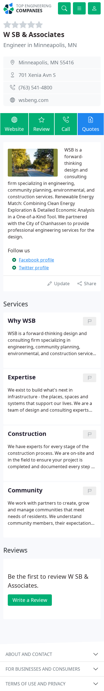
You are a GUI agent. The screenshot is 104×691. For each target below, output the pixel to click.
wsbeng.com (34, 100)
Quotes (90, 129)
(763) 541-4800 (35, 87)
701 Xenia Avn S (37, 75)
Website (14, 129)
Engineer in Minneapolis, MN (40, 45)
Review (41, 129)
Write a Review (29, 600)
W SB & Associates (33, 34)
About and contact (29, 654)
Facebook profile (36, 260)
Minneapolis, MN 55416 (46, 62)
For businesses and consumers (43, 669)
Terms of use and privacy (35, 684)
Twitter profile (34, 268)
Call (66, 129)
